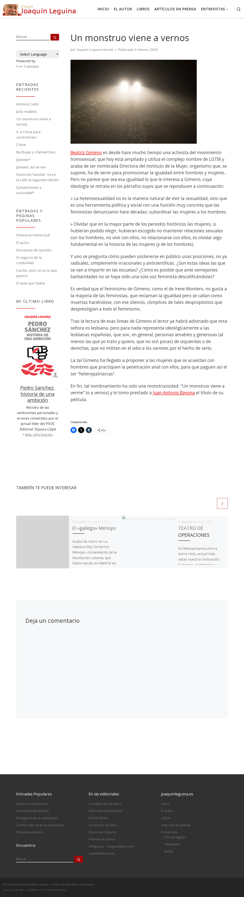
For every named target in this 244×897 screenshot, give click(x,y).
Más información (39, 434)
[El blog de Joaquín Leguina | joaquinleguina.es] (40, 9)
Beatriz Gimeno (86, 152)
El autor (22, 242)
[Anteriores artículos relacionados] (210, 503)
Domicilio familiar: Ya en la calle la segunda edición (37, 177)
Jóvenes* (23, 159)
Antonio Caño (27, 104)
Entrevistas (169, 832)
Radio (168, 851)
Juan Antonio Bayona (174, 393)
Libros (166, 818)
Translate (31, 66)
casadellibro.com (102, 853)
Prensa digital (174, 837)
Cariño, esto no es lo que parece (40, 825)
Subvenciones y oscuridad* (28, 190)
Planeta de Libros (102, 839)
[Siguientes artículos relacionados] (222, 503)
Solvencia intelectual (33, 235)
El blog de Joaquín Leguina (31, 884)
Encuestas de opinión (33, 250)
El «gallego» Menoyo (94, 528)
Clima (21, 144)
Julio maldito (26, 111)
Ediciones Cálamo (102, 832)
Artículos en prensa (176, 825)
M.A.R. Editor (98, 818)
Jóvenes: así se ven (31, 167)
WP (22, 889)
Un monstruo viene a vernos (33, 122)
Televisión (172, 844)
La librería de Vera (102, 825)
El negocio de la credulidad (37, 818)
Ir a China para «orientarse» (28, 134)
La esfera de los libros (105, 803)
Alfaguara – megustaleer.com (111, 846)
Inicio (165, 803)
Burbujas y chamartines (35, 152)
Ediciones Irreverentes (105, 811)
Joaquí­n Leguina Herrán (94, 49)
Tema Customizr (57, 889)
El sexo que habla (30, 283)
